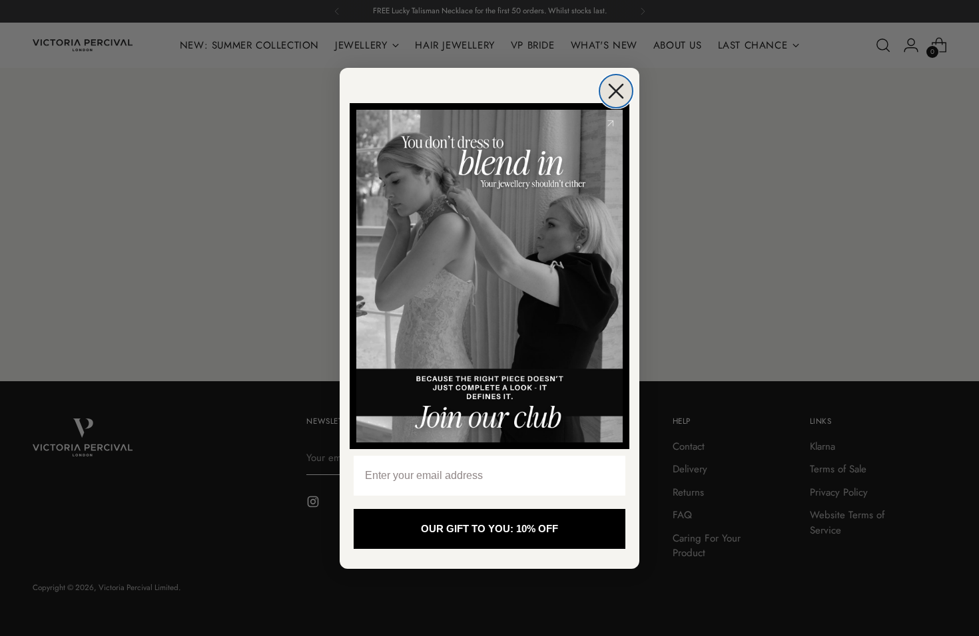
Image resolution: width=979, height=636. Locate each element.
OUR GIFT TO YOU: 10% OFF (489, 528)
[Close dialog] (616, 91)
